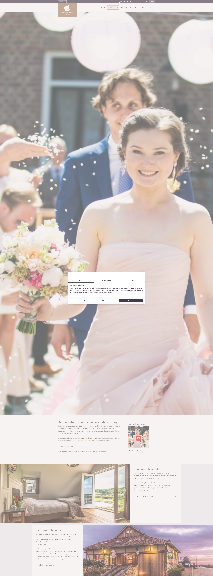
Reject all (82, 300)
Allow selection (106, 300)
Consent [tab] (81, 280)
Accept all (131, 300)
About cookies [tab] (106, 280)
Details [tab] (132, 280)
